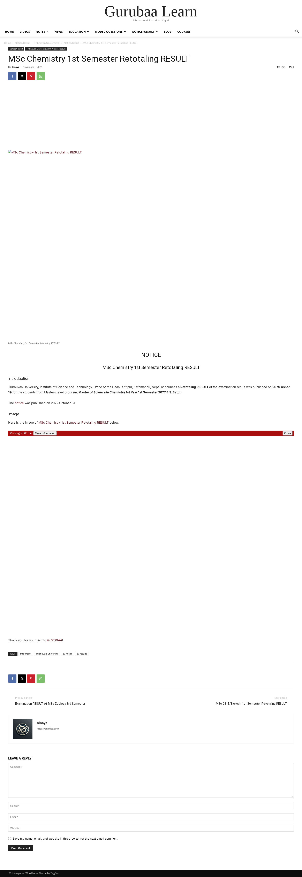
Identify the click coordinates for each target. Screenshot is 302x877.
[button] (297, 32)
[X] (22, 76)
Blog (168, 31)
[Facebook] (12, 76)
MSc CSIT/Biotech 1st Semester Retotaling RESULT (251, 703)
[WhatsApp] (41, 76)
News (58, 31)
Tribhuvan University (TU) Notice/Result (56, 43)
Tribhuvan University (47, 653)
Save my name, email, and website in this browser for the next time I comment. (65, 838)
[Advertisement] (151, 115)
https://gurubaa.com (48, 728)
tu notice (67, 653)
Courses (183, 31)
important (25, 653)
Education (77, 31)
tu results (82, 653)
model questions (109, 31)
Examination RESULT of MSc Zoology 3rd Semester (50, 703)
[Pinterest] (31, 76)
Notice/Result (143, 31)
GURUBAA (54, 640)
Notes (40, 31)
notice (19, 403)
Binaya (16, 66)
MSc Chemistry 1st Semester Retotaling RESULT (73, 422)
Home (9, 31)
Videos (25, 31)
